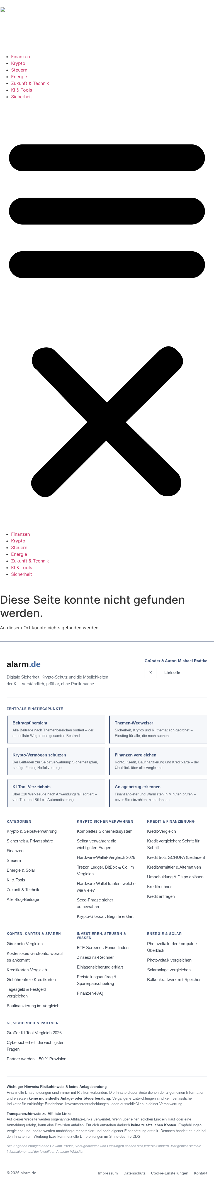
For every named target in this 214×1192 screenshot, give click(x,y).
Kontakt (200, 1173)
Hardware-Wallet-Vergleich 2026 (106, 857)
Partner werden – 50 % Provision (36, 1059)
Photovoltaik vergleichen (169, 960)
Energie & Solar (21, 870)
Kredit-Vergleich (161, 831)
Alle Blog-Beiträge (23, 899)
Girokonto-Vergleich (25, 944)
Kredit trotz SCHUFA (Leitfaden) (176, 857)
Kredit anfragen (161, 896)
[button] (107, 315)
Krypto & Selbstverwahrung (32, 831)
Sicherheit (21, 96)
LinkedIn (172, 673)
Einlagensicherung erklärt (100, 967)
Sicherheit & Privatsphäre (30, 841)
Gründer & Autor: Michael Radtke (176, 660)
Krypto (18, 63)
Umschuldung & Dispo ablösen (175, 877)
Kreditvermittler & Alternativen (174, 867)
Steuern (19, 70)
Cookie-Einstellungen (169, 1173)
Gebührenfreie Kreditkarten (31, 979)
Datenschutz (134, 1173)
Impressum (108, 1173)
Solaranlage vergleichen (169, 970)
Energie (19, 76)
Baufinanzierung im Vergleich (33, 1006)
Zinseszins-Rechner (95, 957)
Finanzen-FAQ (90, 993)
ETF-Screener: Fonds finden (102, 947)
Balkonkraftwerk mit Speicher (174, 979)
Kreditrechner (159, 886)
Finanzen (20, 56)
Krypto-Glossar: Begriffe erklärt (105, 916)
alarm (24, 664)
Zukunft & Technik (30, 83)
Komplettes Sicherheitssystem (105, 831)
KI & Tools (21, 90)
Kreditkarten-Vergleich (27, 970)
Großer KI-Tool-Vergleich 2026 (34, 1033)
